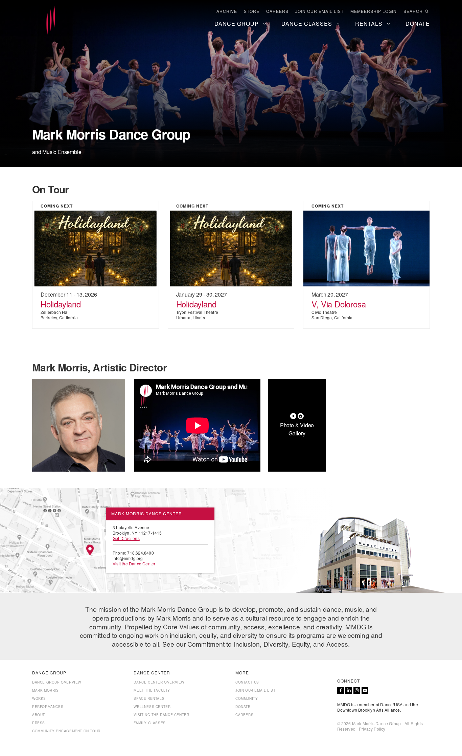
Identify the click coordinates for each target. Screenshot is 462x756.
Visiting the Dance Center (161, 714)
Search (413, 11)
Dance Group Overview (56, 682)
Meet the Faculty (152, 690)
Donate (243, 706)
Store (251, 11)
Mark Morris (45, 690)
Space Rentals (149, 698)
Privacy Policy (372, 729)
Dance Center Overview (159, 682)
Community (246, 698)
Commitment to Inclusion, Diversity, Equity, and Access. (268, 643)
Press (38, 722)
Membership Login (373, 11)
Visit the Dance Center (134, 563)
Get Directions (126, 538)
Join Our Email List (319, 11)
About (38, 714)
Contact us (247, 682)
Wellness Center (152, 706)
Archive (226, 11)
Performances (47, 706)
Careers (277, 11)
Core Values (181, 626)
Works (39, 698)
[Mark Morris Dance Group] (50, 21)
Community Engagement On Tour (66, 731)
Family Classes (149, 722)
